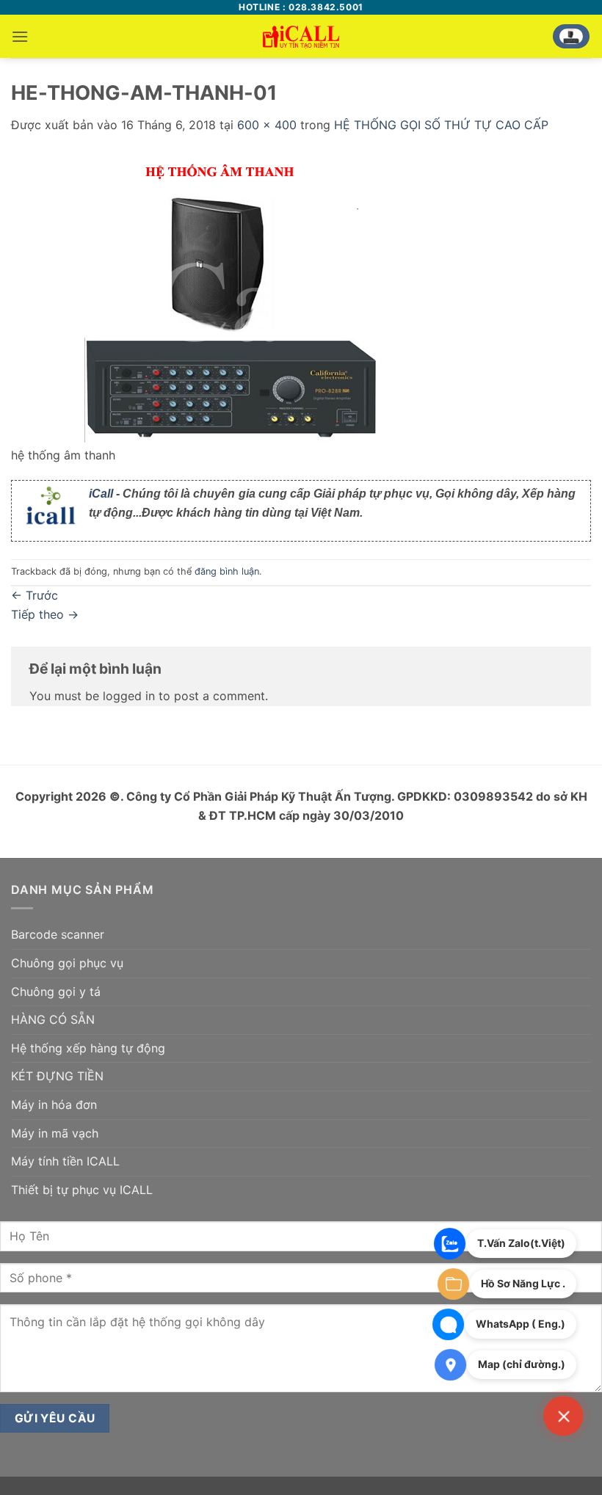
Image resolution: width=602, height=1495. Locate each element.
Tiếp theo (45, 614)
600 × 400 (267, 124)
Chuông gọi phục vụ (67, 963)
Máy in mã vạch (54, 1133)
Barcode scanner (57, 934)
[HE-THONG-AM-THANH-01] (231, 298)
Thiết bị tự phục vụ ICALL (82, 1189)
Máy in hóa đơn (54, 1104)
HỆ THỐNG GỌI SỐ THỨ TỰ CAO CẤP (441, 124)
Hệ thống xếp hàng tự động (88, 1048)
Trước (34, 595)
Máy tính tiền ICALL (65, 1161)
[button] (20, 36)
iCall (101, 493)
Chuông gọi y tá (56, 991)
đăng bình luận (227, 571)
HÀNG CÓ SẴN (53, 1019)
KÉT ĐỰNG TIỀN (57, 1076)
